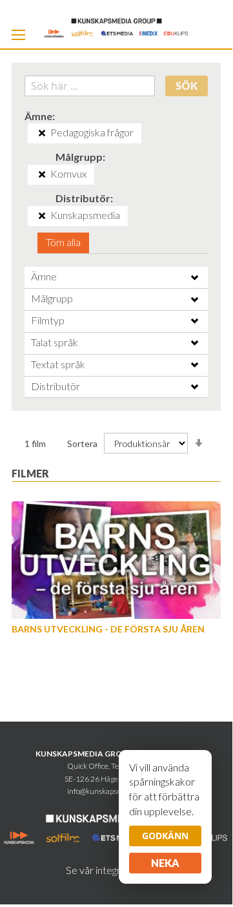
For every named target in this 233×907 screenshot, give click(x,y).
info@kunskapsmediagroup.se (116, 791)
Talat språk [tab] (54, 342)
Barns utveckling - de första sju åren (108, 628)
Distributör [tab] (55, 386)
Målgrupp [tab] (52, 298)
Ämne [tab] (44, 276)
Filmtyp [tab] (48, 320)
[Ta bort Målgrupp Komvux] (41, 174)
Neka (165, 863)
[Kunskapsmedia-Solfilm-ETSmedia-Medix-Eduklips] (116, 27)
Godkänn (165, 835)
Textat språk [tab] (58, 364)
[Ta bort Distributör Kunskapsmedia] (41, 215)
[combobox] (90, 86)
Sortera (82, 443)
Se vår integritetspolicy (116, 870)
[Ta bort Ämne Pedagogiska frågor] (41, 133)
